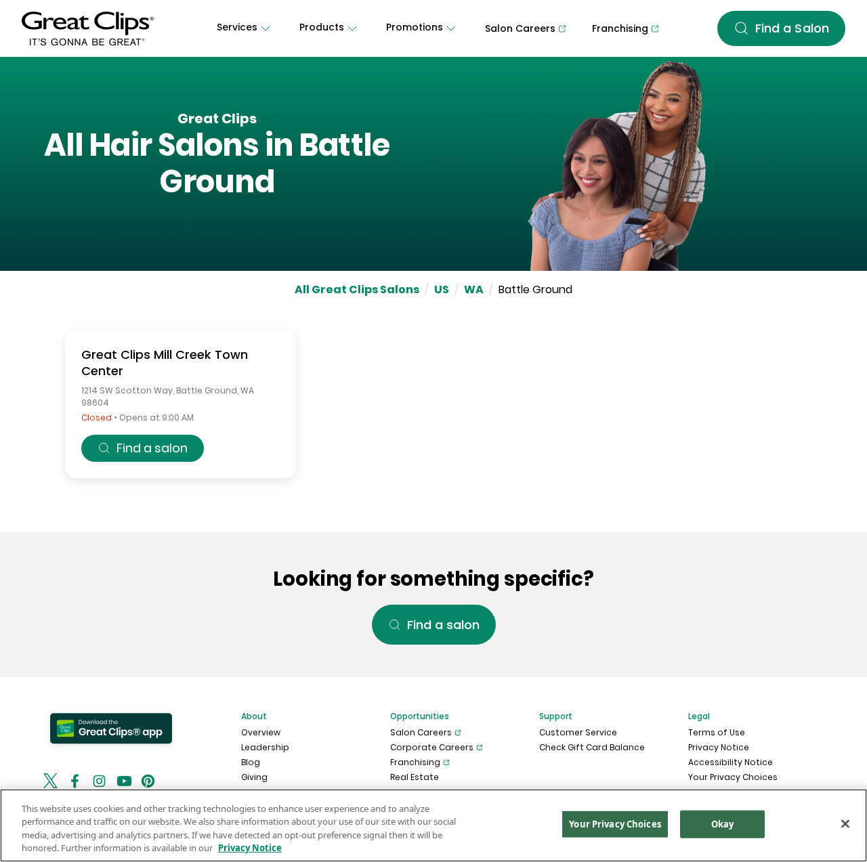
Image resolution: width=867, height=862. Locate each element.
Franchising (415, 762)
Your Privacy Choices (733, 777)
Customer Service (578, 732)
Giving (254, 777)
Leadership (265, 747)
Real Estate (414, 777)
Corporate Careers (431, 747)
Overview (260, 732)
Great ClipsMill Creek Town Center (164, 362)
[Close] (845, 823)
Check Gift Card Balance (592, 747)
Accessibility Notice (730, 762)
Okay (722, 824)
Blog (250, 762)
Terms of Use (716, 732)
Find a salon (152, 447)
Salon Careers (421, 732)
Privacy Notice (718, 747)
